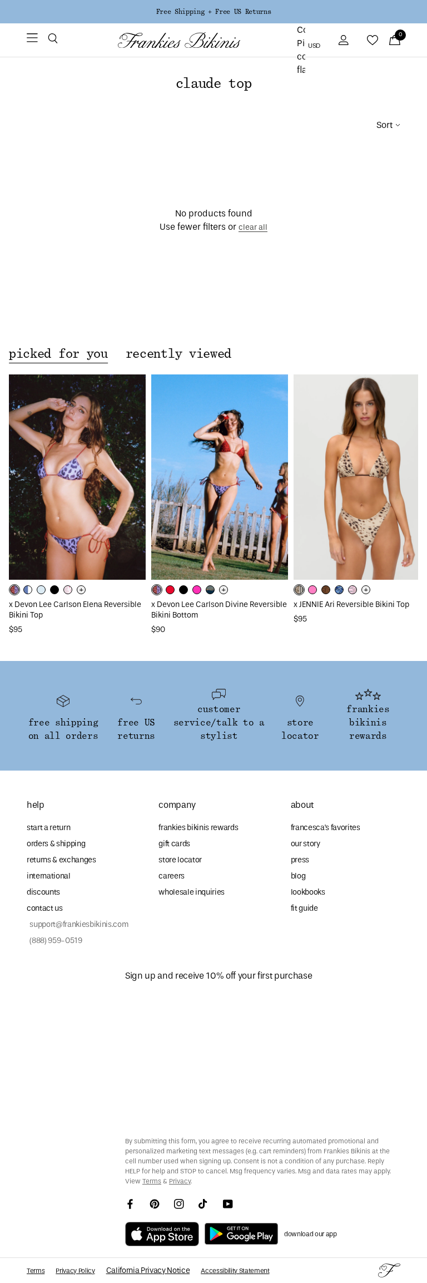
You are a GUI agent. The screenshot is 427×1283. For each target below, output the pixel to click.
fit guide (304, 908)
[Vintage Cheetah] (325, 589)
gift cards (174, 843)
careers (171, 876)
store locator (180, 860)
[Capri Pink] (312, 589)
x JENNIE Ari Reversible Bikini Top (351, 604)
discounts (43, 892)
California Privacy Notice (148, 1270)
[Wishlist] (372, 40)
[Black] (54, 589)
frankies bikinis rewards (198, 827)
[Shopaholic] (14, 589)
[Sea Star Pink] (196, 589)
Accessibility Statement (235, 1271)
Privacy (180, 1181)
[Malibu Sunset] (210, 589)
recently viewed (178, 354)
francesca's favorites (325, 827)
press (300, 860)
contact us (45, 908)
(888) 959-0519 (54, 940)
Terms (151, 1181)
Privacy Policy (75, 1271)
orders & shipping (56, 843)
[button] (52, 40)
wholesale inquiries (191, 892)
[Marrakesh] (299, 589)
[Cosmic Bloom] (339, 589)
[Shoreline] (27, 589)
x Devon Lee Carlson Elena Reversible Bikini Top (75, 610)
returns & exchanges (61, 860)
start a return (48, 827)
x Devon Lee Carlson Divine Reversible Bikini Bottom (219, 610)
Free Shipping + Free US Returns (213, 11)
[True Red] (170, 589)
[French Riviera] (41, 589)
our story (305, 843)
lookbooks (308, 892)
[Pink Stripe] (352, 589)
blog (298, 876)
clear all (253, 227)
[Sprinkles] (67, 589)
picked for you (58, 354)
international (49, 876)
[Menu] (32, 40)
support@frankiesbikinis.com (77, 924)
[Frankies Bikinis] (179, 40)
